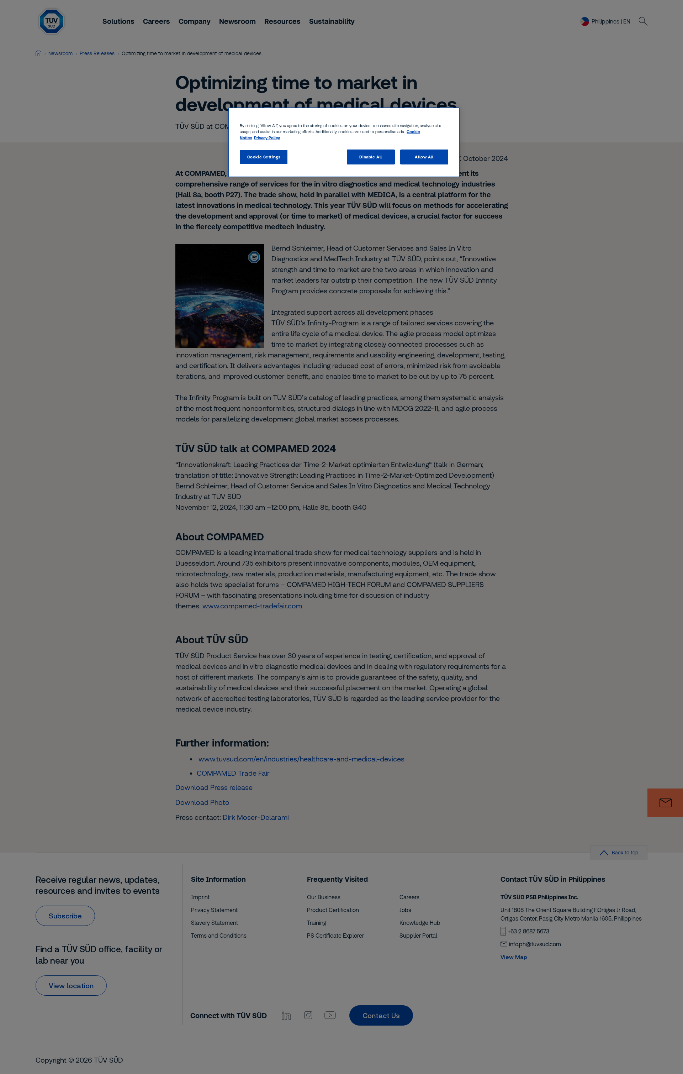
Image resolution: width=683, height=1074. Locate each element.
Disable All (370, 156)
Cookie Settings (264, 156)
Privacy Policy (267, 137)
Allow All (424, 156)
